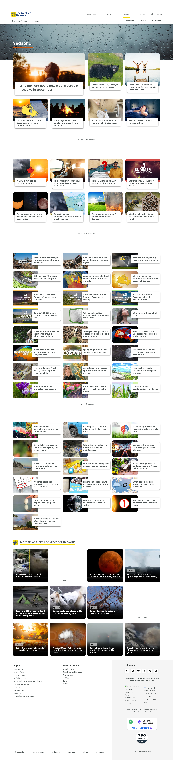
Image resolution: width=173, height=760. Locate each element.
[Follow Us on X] (156, 671)
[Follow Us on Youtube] (138, 671)
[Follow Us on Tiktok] (144, 671)
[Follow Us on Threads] (150, 671)
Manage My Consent (22, 684)
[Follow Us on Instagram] (133, 671)
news (18, 21)
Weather (26, 21)
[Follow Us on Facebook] (127, 671)
